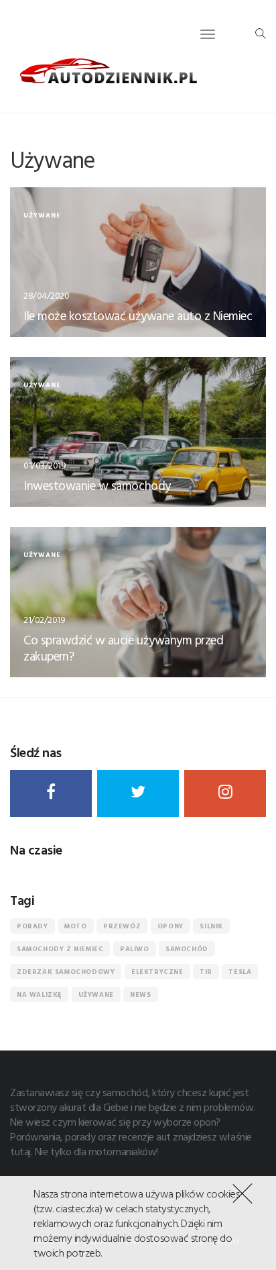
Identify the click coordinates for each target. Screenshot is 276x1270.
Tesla (239, 972)
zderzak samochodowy (66, 972)
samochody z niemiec (60, 949)
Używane (96, 994)
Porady (32, 926)
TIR (206, 972)
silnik (211, 926)
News (140, 994)
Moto (75, 926)
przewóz (122, 926)
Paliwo (134, 949)
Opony (170, 926)
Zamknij (239, 1192)
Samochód (186, 949)
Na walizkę (39, 994)
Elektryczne (157, 972)
